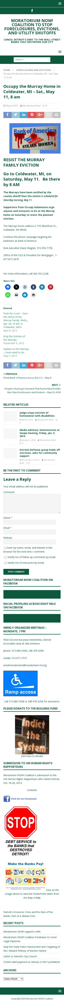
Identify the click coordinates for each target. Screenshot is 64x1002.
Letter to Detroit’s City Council (20, 956)
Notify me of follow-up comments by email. (32, 557)
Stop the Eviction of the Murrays (14, 338)
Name (7, 517)
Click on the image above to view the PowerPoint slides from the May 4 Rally (32, 893)
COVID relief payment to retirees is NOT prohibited (31, 962)
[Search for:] (32, 59)
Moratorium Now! (31, 105)
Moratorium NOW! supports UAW (21, 931)
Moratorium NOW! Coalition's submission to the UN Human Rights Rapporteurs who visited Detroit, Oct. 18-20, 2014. (31, 779)
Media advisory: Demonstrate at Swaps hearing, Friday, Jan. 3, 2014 (40, 433)
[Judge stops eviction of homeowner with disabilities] (10, 416)
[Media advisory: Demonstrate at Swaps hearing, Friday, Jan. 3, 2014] (10, 433)
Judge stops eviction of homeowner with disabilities (37, 414)
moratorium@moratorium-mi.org (28, 665)
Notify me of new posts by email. (26, 562)
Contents (32, 790)
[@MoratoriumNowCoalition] (32, 10)
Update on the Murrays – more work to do (16, 350)
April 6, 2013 (27, 419)
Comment (9, 492)
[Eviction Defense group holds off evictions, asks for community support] (10, 453)
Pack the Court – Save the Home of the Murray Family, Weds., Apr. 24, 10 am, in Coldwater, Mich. (15, 320)
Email (6, 527)
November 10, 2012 (31, 460)
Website (7, 537)
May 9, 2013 (12, 105)
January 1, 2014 (28, 440)
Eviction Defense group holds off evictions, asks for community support (40, 453)
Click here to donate (32, 756)
